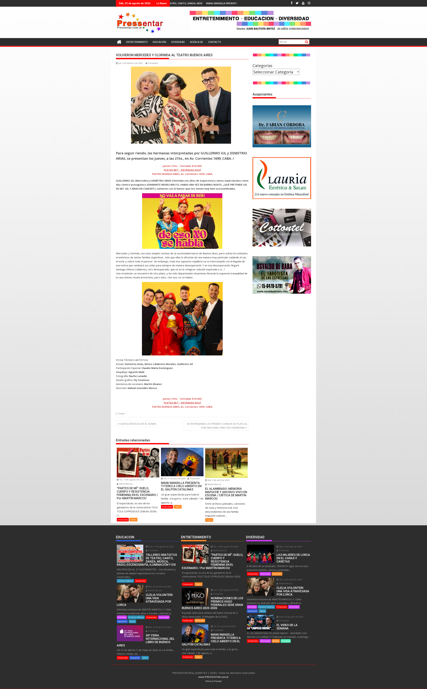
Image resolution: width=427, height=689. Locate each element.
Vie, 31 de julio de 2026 (174, 478)
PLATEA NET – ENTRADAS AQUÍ (182, 170)
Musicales (199, 620)
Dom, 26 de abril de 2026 (291, 616)
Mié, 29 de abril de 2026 (159, 586)
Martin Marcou (126, 483)
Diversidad (178, 42)
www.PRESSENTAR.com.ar (213, 676)
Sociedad (286, 641)
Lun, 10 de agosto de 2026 (226, 590)
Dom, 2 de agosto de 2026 (161, 546)
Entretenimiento (137, 42)
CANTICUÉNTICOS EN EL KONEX (138, 423)
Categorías (262, 65)
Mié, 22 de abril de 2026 (159, 627)
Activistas (122, 617)
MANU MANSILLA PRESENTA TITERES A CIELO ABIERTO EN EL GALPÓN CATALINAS (194, 3)
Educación (159, 42)
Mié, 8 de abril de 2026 (218, 480)
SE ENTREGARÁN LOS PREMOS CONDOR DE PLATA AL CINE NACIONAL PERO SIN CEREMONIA (217, 425)
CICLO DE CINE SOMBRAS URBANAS (236, 3)
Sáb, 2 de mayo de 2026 (290, 546)
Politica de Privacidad (213, 681)
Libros (132, 621)
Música (276, 641)
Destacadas (123, 519)
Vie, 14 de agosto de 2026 (131, 479)
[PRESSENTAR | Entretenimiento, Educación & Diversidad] (119, 41)
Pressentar (153, 63)
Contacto (214, 42)
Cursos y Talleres (125, 581)
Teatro (122, 413)
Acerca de (196, 42)
